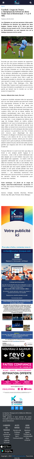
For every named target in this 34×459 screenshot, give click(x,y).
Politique (17, 432)
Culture (17, 434)
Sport (3, 6)
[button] (12, 408)
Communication (18, 438)
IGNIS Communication (19, 456)
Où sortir (6, 442)
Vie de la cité (17, 430)
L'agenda (6, 440)
